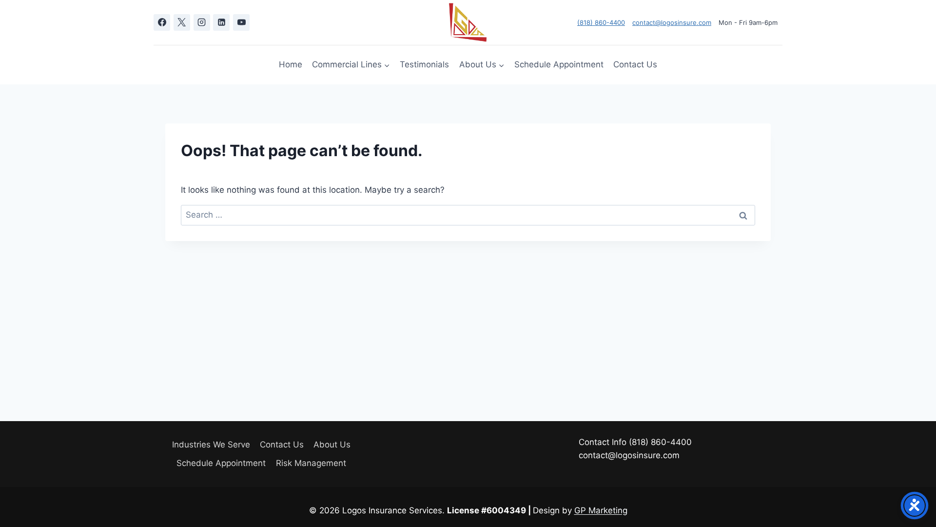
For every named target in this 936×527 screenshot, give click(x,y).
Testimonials (424, 64)
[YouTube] (241, 22)
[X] (182, 22)
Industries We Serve (211, 444)
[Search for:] (468, 215)
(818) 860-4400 (601, 22)
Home (290, 64)
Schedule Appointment (559, 64)
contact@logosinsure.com (671, 22)
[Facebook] (162, 22)
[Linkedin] (221, 22)
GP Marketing (600, 510)
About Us (332, 444)
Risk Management (311, 463)
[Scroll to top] (911, 493)
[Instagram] (202, 22)
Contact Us (635, 64)
